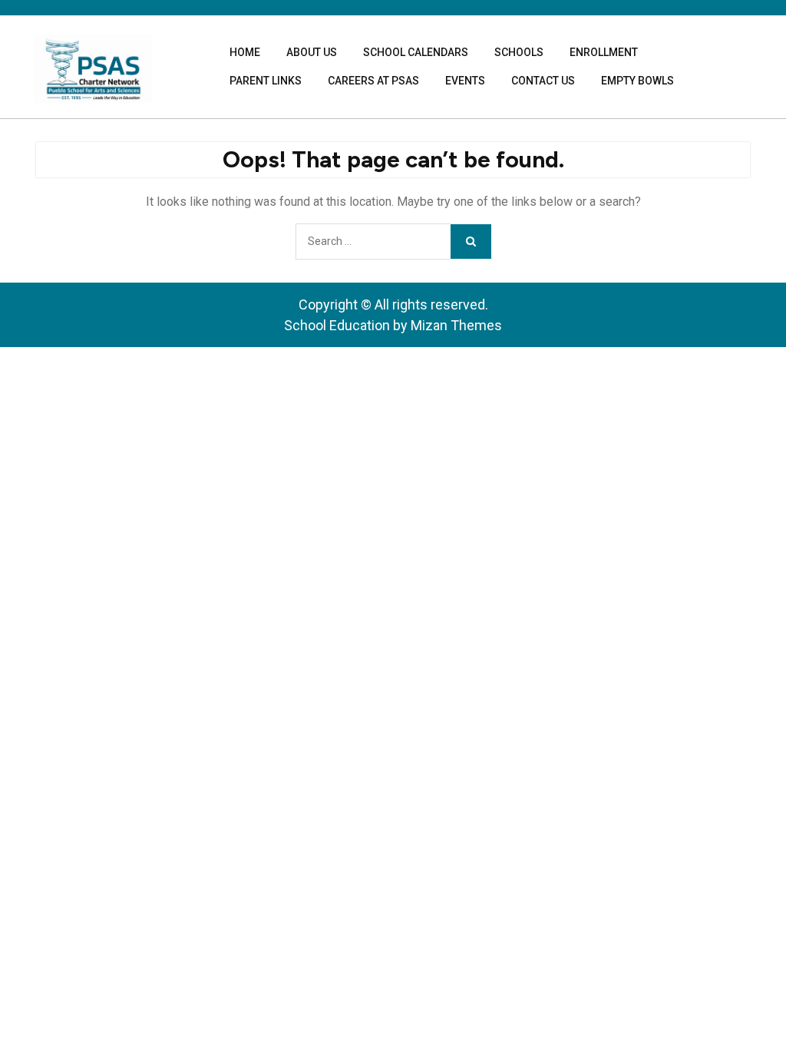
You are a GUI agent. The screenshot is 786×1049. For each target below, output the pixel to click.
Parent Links (266, 80)
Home (245, 52)
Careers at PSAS (373, 80)
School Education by (393, 325)
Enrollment (604, 52)
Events (465, 80)
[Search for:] (373, 241)
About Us (311, 52)
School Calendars (415, 52)
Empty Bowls (637, 80)
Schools (518, 52)
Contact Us (543, 80)
